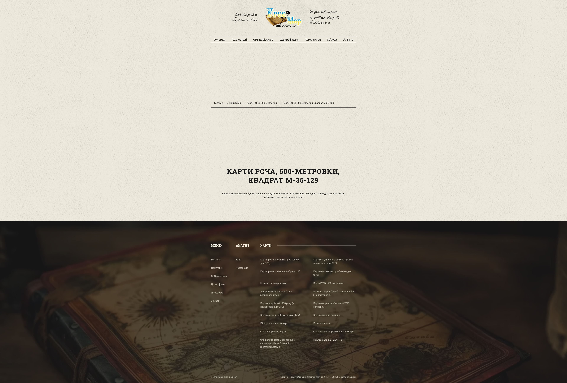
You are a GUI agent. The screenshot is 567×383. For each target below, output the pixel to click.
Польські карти (321, 323)
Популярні (239, 39)
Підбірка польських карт (273, 323)
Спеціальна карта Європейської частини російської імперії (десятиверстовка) (277, 343)
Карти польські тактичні (326, 315)
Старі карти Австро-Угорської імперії (333, 331)
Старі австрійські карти (273, 331)
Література (313, 39)
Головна (219, 39)
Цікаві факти (289, 39)
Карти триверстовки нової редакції (280, 271)
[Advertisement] (283, 72)
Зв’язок (332, 39)
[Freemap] (283, 17)
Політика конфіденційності (224, 377)
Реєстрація (242, 267)
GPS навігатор (263, 39)
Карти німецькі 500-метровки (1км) (280, 315)
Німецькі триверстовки (273, 283)
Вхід (350, 39)
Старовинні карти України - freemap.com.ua (302, 377)
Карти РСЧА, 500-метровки (262, 103)
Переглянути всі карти (325, 340)
